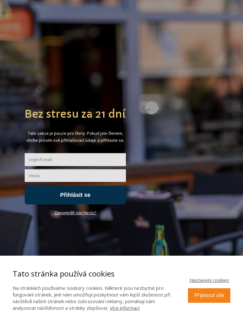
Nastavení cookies (209, 280)
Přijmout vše (209, 295)
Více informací (125, 308)
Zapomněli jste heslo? (75, 212)
